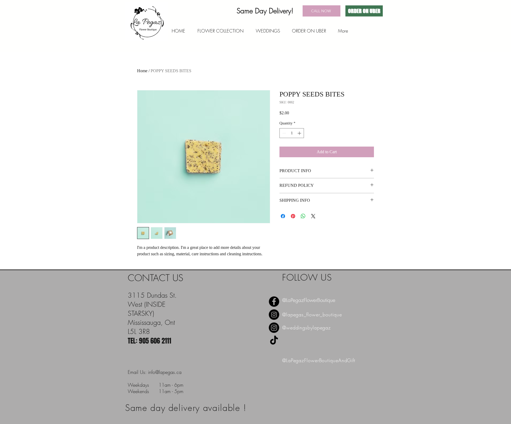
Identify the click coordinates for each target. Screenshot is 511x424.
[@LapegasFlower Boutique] (274, 314)
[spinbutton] (291, 133)
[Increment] (299, 133)
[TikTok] (274, 341)
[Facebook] (274, 301)
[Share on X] (313, 216)
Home (142, 70)
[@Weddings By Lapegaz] (274, 327)
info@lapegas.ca (165, 372)
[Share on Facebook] (283, 216)
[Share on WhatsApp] (303, 216)
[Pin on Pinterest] (293, 216)
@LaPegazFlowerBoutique (308, 300)
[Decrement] (283, 133)
